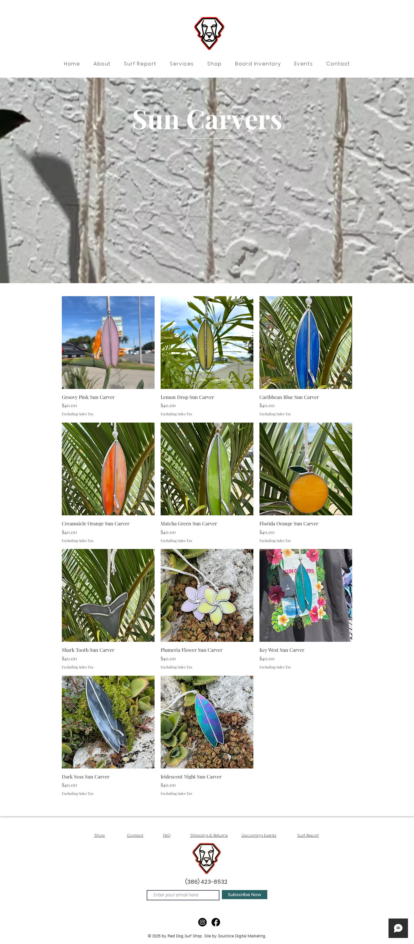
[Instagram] (202, 922)
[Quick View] (108, 342)
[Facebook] (216, 922)
